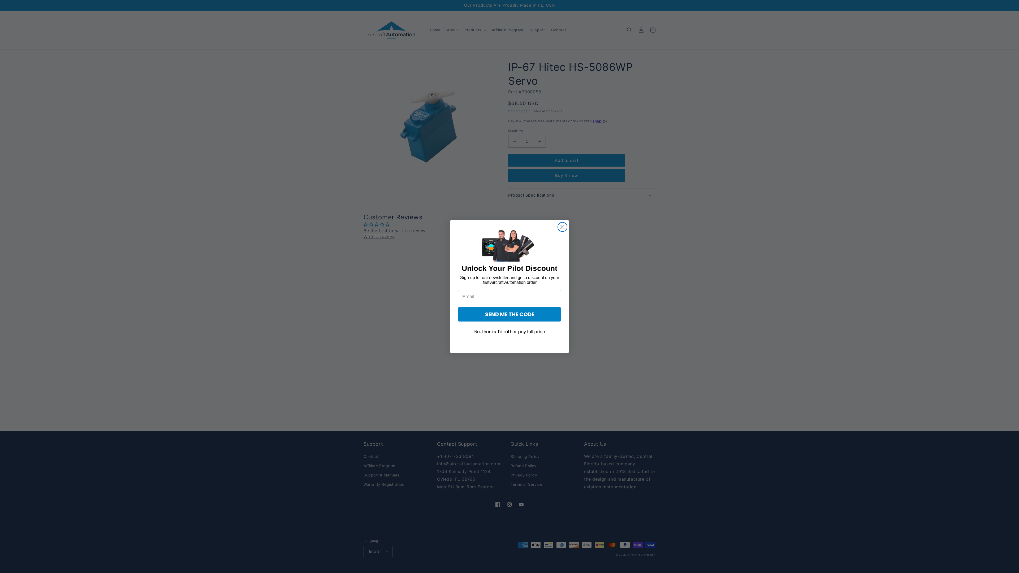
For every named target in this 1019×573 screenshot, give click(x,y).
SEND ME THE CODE (509, 314)
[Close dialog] (562, 227)
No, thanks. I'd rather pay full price (509, 332)
